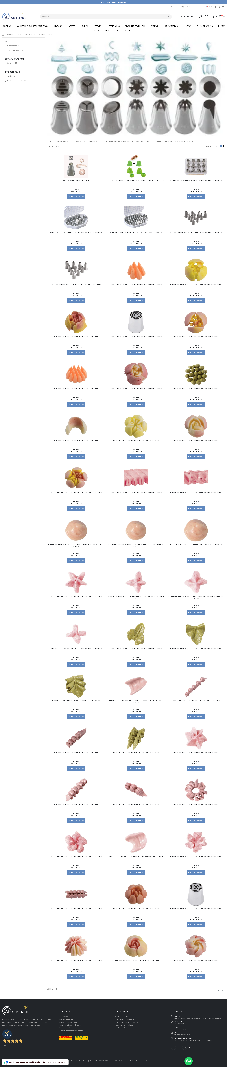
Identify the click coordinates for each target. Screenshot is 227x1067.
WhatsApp (190, 1047)
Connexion (174, 7)
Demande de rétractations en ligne (71, 1031)
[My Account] (201, 16)
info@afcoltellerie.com (182, 1035)
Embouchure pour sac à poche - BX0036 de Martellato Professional (196, 648)
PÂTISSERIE (10, 35)
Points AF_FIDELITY (121, 1016)
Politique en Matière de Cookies (126, 1022)
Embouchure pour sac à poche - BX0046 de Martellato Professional (76, 856)
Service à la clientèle (66, 1019)
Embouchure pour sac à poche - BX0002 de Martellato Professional (196, 284)
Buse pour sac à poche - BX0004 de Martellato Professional (76, 336)
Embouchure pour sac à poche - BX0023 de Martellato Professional (76, 492)
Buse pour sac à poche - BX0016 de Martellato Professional (136, 440)
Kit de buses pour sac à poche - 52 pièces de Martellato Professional (136, 232)
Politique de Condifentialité (124, 1019)
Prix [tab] (7, 41)
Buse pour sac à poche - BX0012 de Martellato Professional (196, 388)
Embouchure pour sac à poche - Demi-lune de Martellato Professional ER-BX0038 (136, 701)
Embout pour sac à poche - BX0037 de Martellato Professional (76, 700)
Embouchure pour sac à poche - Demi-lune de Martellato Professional (136, 856)
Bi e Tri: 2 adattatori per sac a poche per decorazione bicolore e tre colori (136, 180)
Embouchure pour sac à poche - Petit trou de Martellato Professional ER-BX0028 (76, 545)
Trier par (50, 146)
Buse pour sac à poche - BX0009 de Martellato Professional (76, 388)
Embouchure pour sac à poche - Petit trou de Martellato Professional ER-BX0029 (136, 545)
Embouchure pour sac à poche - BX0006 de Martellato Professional (136, 336)
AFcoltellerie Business (122, 1028)
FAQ (182, 7)
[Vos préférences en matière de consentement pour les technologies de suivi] (4, 1063)
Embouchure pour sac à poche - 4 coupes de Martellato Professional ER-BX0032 (136, 597)
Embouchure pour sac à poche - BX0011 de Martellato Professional (136, 388)
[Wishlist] (206, 16)
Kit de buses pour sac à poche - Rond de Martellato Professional (76, 284)
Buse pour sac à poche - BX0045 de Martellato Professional (196, 804)
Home (3, 34)
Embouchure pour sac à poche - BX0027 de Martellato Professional (196, 492)
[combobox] (106, 16)
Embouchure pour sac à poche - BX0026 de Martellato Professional (136, 492)
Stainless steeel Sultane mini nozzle (76, 180)
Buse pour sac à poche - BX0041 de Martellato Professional (136, 752)
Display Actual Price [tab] (14, 59)
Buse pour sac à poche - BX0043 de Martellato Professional (76, 804)
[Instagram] (219, 6)
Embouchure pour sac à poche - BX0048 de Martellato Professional (196, 856)
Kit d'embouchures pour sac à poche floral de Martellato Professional (195, 180)
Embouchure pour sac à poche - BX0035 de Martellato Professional (136, 648)
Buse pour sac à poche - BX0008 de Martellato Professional (196, 336)
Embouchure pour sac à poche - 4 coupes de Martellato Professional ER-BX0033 (196, 597)
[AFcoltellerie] (14, 17)
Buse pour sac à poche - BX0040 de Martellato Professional (76, 752)
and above (15, 50)
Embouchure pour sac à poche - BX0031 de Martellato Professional (76, 596)
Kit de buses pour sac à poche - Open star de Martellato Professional (195, 232)
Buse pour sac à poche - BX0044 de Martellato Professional (136, 804)
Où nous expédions (66, 1028)
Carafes (11, 76)
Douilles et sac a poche (16, 81)
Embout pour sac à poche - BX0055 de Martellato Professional (136, 960)
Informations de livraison (68, 1022)
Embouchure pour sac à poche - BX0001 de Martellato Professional (136, 284)
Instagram (173, 1047)
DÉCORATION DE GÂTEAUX (27, 35)
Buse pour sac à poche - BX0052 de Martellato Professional (136, 908)
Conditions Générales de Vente (70, 1025)
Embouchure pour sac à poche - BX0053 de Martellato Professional (196, 908)
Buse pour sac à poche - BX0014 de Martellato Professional (76, 440)
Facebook (179, 1047)
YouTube (184, 1047)
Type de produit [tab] (12, 72)
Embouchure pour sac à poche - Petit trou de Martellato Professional (195, 544)
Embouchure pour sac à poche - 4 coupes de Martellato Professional (76, 648)
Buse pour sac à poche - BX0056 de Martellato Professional (196, 960)
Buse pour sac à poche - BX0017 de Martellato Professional (196, 440)
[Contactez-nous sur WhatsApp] (188, 1061)
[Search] (169, 16)
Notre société (63, 1016)
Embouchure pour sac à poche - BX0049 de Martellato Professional (76, 908)
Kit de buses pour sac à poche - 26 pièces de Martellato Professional (76, 232)
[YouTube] (223, 6)
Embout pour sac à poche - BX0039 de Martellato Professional (196, 700)
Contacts (190, 7)
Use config (12, 63)
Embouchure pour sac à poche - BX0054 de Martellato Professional (76, 960)
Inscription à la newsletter (124, 1025)
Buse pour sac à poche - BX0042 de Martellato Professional (196, 752)
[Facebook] (215, 6)
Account (198, 7)
